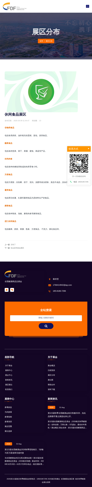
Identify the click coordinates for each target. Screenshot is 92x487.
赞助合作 (51, 385)
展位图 (50, 380)
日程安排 (51, 370)
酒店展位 (8, 385)
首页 (41, 41)
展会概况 (51, 365)
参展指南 (8, 417)
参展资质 (8, 422)
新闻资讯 (8, 380)
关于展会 (8, 365)
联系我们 (8, 389)
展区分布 (51, 375)
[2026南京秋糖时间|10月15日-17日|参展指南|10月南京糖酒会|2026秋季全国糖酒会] (15, 6)
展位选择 (8, 431)
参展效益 (8, 407)
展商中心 (8, 370)
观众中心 (8, 375)
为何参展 (8, 412)
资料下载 (51, 389)
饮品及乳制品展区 (17, 248)
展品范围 (8, 426)
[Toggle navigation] (87, 6)
